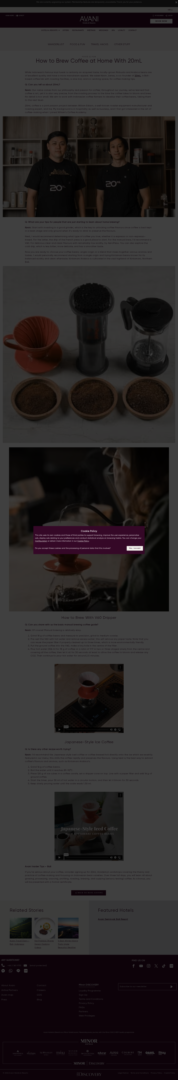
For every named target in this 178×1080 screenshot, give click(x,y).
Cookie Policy (83, 541)
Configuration (41, 541)
